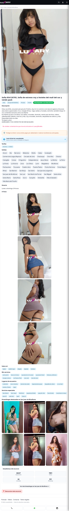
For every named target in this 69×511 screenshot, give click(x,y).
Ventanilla (41, 178)
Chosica (58, 156)
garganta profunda (31, 393)
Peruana (23, 102)
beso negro (13, 393)
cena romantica (14, 384)
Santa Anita (57, 174)
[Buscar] (59, 2)
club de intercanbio (25, 384)
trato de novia (34, 378)
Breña (33, 153)
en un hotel (60, 384)
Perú (2, 7)
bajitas (4, 369)
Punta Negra (62, 167)
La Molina (54, 160)
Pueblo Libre (26, 167)
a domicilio (5, 384)
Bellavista (26, 153)
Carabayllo (48, 153)
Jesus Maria (44, 160)
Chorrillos (50, 156)
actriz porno (5, 375)
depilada (26, 369)
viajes (14, 387)
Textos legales (24, 500)
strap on (24, 396)
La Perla (62, 160)
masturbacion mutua (61, 393)
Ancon (5, 153)
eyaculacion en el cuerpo (27, 375)
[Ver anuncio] (12, 417)
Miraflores (54, 164)
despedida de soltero (50, 384)
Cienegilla (6, 160)
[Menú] (67, 2)
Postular (4, 500)
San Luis (22, 174)
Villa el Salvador (52, 178)
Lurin (37, 164)
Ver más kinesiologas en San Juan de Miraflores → (34, 486)
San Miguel (47, 174)
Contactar (16, 500)
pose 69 (4, 396)
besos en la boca (15, 375)
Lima (5, 7)
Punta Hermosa (50, 167)
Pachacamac (7, 167)
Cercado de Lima (29, 156)
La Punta (5, 164)
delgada (19, 369)
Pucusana (17, 167)
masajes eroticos (7, 378)
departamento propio (37, 384)
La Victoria (14, 164)
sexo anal (26, 378)
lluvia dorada (51, 393)
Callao (40, 153)
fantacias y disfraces (52, 375)
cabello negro (12, 369)
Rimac (5, 171)
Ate (11, 153)
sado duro (11, 396)
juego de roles (41, 393)
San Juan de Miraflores (12, 7)
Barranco (17, 153)
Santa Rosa (16, 178)
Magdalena (45, 164)
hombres (33, 369)
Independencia (33, 160)
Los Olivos (29, 164)
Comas (14, 160)
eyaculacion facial (40, 375)
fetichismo (21, 393)
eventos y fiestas (7, 387)
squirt (18, 396)
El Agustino (22, 160)
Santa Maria (7, 178)
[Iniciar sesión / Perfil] (63, 2)
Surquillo (32, 178)
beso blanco (5, 393)
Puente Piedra (37, 167)
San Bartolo (13, 171)
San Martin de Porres (34, 174)
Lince (22, 164)
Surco (25, 178)
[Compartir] (57, 508)
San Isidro (31, 171)
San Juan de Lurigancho (44, 171)
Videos (10, 500)
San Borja (23, 171)
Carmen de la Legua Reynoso (12, 156)
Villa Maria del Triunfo (10, 181)
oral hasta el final (17, 378)
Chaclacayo (40, 156)
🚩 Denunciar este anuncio (12, 491)
